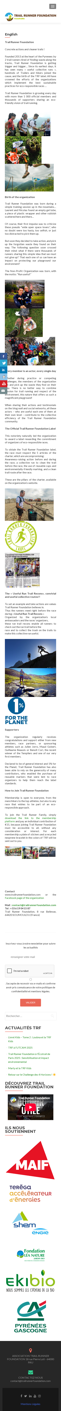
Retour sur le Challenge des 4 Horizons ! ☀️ (32, 1074)
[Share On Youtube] (3, 383)
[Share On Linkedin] (3, 370)
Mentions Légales (30, 1403)
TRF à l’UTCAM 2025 (20, 1047)
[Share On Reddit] (3, 376)
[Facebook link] (21, 1396)
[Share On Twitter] (3, 363)
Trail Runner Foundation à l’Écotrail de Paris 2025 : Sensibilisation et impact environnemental (29, 1057)
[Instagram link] (39, 1396)
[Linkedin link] (30, 1396)
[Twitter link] (25, 1396)
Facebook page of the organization (24, 897)
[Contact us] (3, 390)
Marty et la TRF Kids (19, 1068)
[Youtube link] (35, 1396)
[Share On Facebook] (3, 356)
